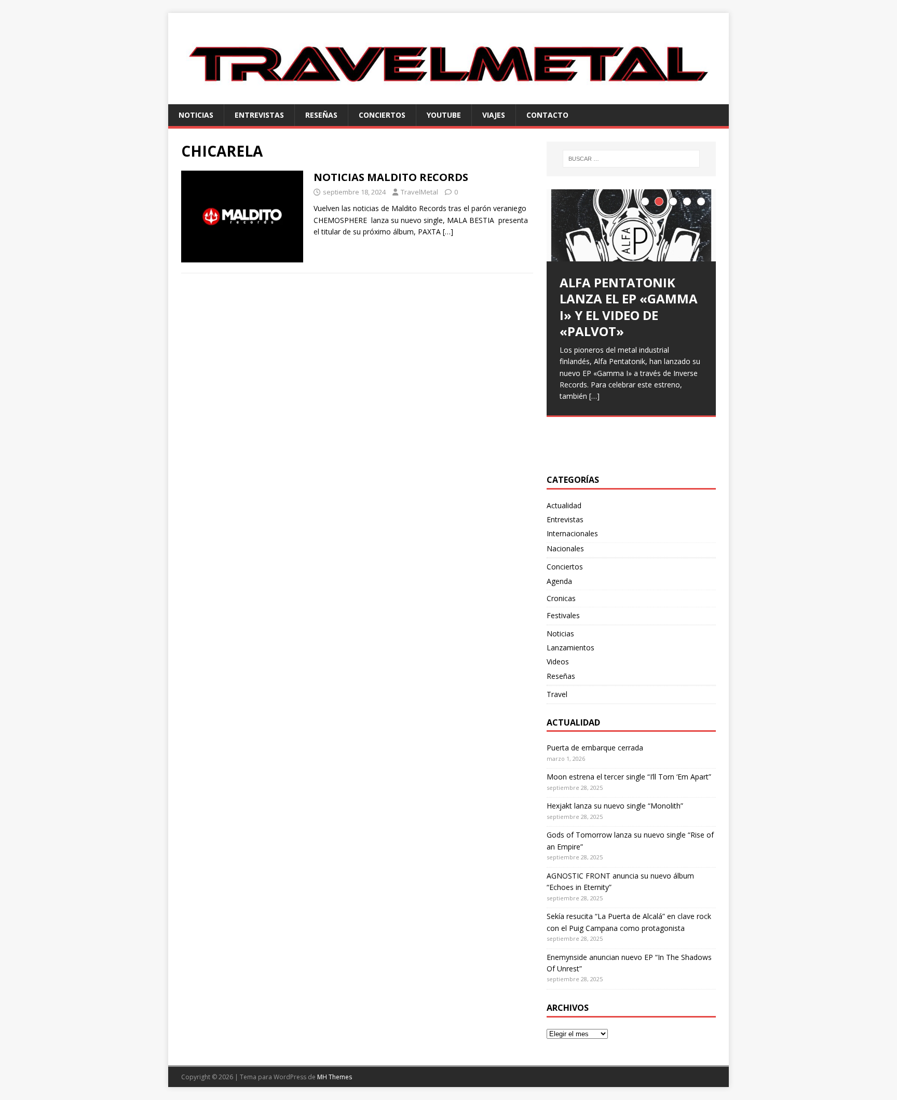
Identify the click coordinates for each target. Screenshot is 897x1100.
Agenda (559, 581)
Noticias (196, 115)
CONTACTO (547, 115)
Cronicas (561, 598)
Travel (557, 694)
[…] (448, 231)
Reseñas (321, 115)
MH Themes (334, 1077)
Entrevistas (259, 115)
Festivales (563, 615)
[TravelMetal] (448, 98)
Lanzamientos (570, 647)
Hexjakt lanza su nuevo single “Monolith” (615, 806)
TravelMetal (419, 192)
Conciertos (382, 115)
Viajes (493, 115)
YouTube (444, 115)
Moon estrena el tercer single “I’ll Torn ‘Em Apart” (629, 777)
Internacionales (572, 533)
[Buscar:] (631, 159)
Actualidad (564, 505)
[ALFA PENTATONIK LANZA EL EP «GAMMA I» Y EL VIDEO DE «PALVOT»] (631, 225)
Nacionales (565, 548)
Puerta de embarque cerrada (595, 748)
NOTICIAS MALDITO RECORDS (391, 177)
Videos (558, 661)
